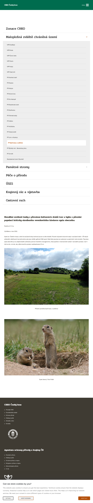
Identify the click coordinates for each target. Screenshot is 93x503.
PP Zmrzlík (10, 153)
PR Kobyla (10, 88)
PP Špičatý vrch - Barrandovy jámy (16, 148)
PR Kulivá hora (11, 94)
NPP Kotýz (10, 66)
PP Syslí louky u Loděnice (15, 143)
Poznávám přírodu (10, 455)
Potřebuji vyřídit (10, 418)
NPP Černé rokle (11, 55)
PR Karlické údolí (12, 77)
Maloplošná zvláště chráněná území (31, 37)
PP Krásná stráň (11, 132)
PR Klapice (10, 83)
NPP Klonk (10, 61)
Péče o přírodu (16, 175)
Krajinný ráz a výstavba (23, 192)
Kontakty (8, 423)
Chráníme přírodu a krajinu (13, 460)
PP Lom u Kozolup (12, 137)
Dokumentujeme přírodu (12, 466)
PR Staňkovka (11, 110)
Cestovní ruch (15, 200)
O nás (7, 469)
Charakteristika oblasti (11, 412)
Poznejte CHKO (10, 409)
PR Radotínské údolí (13, 104)
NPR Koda (10, 50)
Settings (8, 498)
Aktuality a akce (10, 420)
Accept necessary (26, 498)
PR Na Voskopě (11, 99)
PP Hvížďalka (11, 126)
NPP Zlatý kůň (11, 72)
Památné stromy (17, 167)
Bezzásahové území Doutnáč (15, 159)
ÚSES (9, 183)
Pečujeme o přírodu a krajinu (13, 463)
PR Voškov (10, 121)
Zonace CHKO (15, 28)
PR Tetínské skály (12, 115)
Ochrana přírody (10, 415)
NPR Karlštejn (11, 45)
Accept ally (84, 498)
